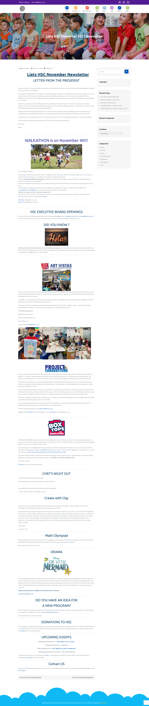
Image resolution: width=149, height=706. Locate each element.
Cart (112, 11)
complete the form (71, 216)
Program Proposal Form (52, 612)
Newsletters (49, 68)
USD (102, 165)
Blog (97, 11)
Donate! (22, 631)
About (119, 11)
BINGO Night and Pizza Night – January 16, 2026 (114, 108)
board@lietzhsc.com (39, 2)
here (45, 196)
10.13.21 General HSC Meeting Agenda (31, 677)
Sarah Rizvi (30, 412)
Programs (75, 11)
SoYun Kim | (22, 464)
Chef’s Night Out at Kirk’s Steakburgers (64, 648)
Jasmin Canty (21, 202)
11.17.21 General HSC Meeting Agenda (82, 677)
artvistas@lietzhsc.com (32, 324)
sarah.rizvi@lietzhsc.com (45, 408)
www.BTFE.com (45, 450)
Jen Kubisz (21, 200)
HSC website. (22, 670)
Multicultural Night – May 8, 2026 (110, 100)
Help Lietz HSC (86, 11)
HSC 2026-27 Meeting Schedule (110, 97)
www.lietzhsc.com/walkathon (28, 190)
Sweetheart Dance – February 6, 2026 (111, 105)
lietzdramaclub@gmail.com (25, 594)
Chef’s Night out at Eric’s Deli (65, 641)
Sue (34, 590)
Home (67, 11)
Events (102, 153)
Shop (103, 11)
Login (126, 11)
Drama (102, 147)
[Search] (126, 71)
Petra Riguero (25, 68)
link (28, 668)
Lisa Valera (52, 412)
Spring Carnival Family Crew (108, 102)
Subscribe (29, 657)
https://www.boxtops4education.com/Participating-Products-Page (47, 452)
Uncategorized (105, 162)
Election (103, 150)
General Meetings (105, 156)
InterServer (103, 703)
